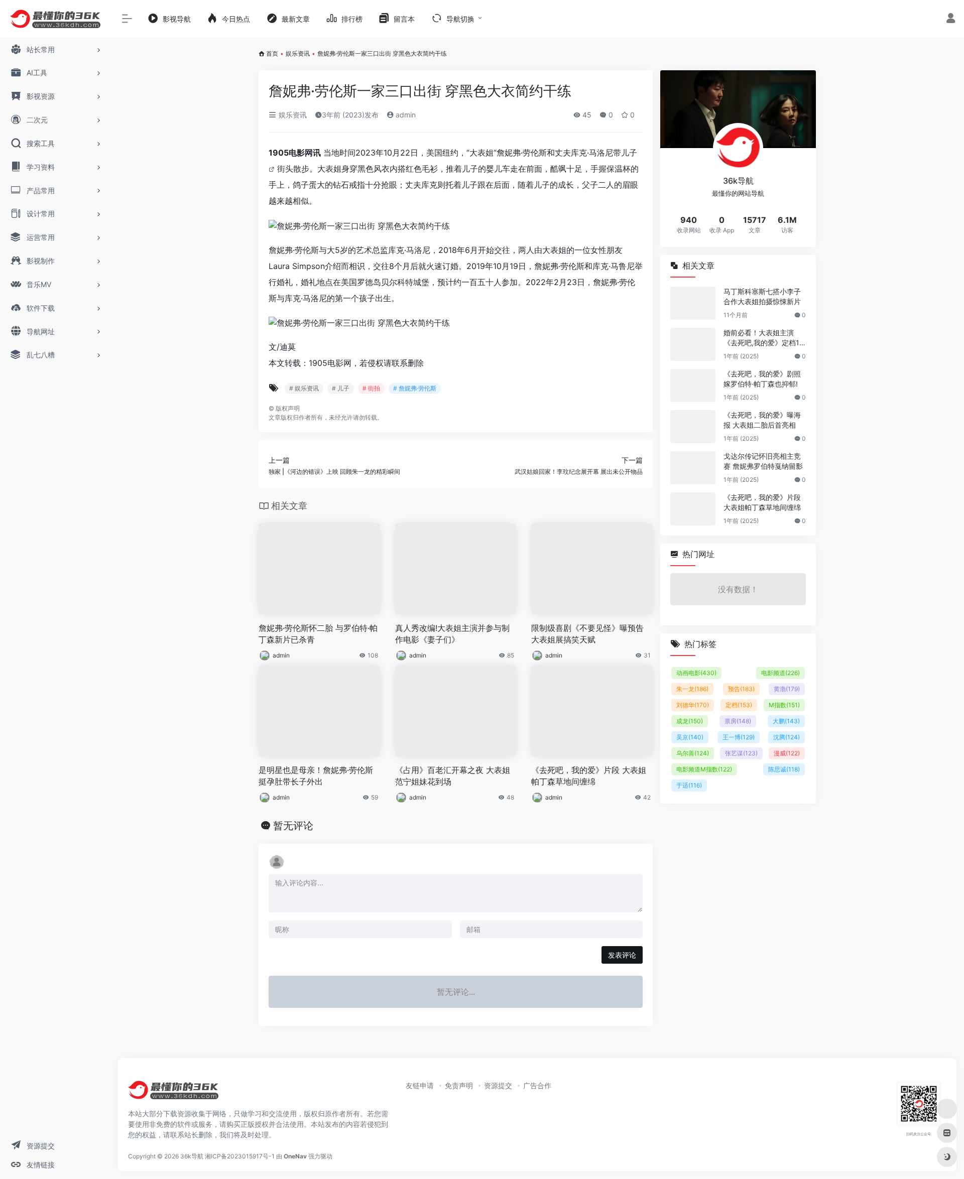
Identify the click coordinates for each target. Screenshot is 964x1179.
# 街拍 (371, 388)
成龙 (689, 721)
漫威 (787, 753)
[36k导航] (173, 1093)
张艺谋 (741, 753)
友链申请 (420, 1085)
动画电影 (696, 673)
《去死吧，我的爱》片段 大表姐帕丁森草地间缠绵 (588, 776)
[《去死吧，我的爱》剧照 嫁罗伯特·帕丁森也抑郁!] (692, 385)
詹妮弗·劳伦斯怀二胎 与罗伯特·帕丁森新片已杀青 (318, 633)
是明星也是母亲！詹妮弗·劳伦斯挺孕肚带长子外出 (316, 776)
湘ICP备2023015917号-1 (240, 1156)
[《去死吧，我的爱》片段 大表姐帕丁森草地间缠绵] (692, 509)
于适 (689, 785)
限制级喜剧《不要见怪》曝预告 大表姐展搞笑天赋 (587, 633)
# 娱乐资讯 (304, 388)
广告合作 (537, 1085)
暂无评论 (293, 826)
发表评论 (622, 955)
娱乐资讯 (298, 53)
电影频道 (780, 673)
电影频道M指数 (704, 769)
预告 (741, 689)
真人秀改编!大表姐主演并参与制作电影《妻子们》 (452, 633)
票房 (738, 721)
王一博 (738, 737)
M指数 (784, 705)
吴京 (689, 737)
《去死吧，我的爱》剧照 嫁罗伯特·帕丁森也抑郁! (762, 378)
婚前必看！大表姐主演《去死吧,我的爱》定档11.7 (764, 338)
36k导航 (191, 1156)
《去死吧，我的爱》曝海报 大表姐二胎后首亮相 (762, 420)
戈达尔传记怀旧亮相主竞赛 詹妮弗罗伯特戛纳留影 (763, 461)
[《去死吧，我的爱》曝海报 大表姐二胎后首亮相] (692, 426)
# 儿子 (340, 388)
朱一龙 (692, 689)
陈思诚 (784, 769)
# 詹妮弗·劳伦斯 (414, 388)
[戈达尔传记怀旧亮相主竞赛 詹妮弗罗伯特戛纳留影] (692, 467)
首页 (272, 53)
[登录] (950, 19)
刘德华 (692, 705)
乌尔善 (692, 753)
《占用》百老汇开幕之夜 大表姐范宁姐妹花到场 (452, 776)
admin (405, 114)
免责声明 (459, 1085)
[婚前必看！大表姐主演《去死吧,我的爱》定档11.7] (692, 344)
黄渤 (787, 689)
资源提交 (498, 1085)
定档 (739, 705)
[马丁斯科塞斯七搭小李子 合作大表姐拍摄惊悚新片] (692, 303)
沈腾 (786, 737)
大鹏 (786, 721)
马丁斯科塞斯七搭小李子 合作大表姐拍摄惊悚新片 (762, 296)
